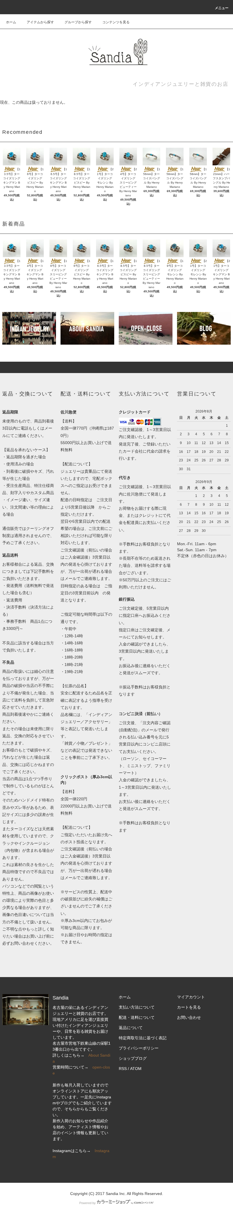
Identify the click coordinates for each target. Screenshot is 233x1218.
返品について (131, 1027)
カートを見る (189, 1007)
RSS (123, 1068)
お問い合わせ (189, 1017)
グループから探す (78, 22)
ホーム (11, 22)
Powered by (87, 1203)
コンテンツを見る (116, 22)
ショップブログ (133, 1058)
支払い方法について (137, 1007)
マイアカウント (191, 997)
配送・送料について (137, 1017)
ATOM (136, 1068)
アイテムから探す (40, 22)
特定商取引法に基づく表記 (143, 1038)
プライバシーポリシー (139, 1048)
